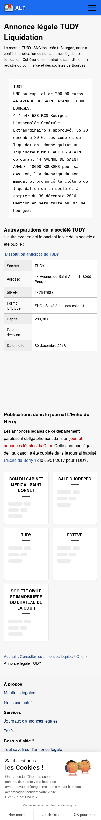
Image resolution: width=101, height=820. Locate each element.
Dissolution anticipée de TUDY (32, 254)
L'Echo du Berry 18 (21, 460)
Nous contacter (18, 702)
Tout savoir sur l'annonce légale (33, 749)
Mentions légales (19, 692)
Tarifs (9, 731)
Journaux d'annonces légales (31, 721)
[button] (92, 8)
